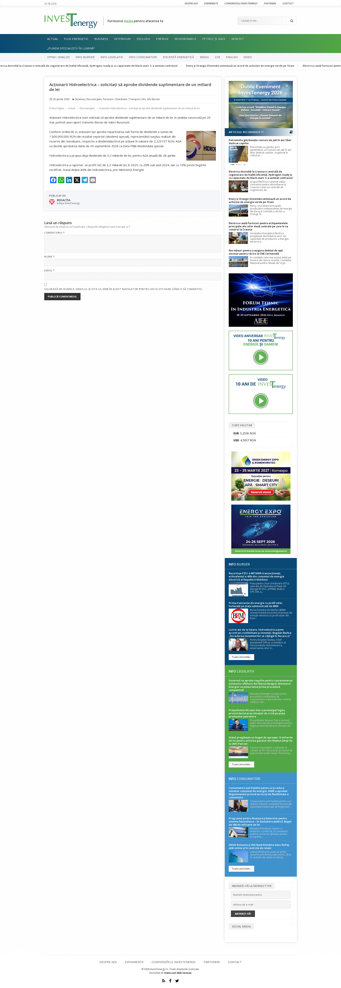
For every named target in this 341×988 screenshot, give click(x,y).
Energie (162, 39)
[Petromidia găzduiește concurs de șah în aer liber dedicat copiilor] (238, 155)
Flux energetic (76, 39)
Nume (49, 256)
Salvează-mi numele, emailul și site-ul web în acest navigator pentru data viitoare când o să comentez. (123, 289)
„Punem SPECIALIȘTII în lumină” (71, 48)
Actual (52, 39)
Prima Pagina (56, 108)
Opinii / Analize (58, 57)
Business (101, 39)
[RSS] (163, 981)
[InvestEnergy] (70, 20)
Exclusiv (143, 39)
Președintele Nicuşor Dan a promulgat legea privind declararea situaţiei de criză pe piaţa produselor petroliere (257, 713)
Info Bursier (85, 57)
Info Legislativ (111, 57)
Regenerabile (185, 39)
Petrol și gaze (214, 39)
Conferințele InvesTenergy (241, 3)
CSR (217, 57)
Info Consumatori (143, 57)
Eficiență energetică (178, 57)
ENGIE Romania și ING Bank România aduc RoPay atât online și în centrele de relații (259, 846)
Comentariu (54, 232)
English (232, 57)
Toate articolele (241, 657)
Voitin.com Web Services (178, 973)
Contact (288, 3)
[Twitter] (177, 981)
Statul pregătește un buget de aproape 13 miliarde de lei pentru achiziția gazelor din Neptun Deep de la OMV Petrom (261, 740)
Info (143, 99)
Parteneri (270, 3)
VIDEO (248, 57)
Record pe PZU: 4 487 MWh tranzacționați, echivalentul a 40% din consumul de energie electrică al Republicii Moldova (256, 576)
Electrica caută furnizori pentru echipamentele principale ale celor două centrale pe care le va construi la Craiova (258, 226)
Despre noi (191, 3)
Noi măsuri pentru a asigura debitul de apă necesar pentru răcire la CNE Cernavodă (256, 252)
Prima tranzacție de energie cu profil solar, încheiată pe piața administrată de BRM (256, 604)
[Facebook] (170, 981)
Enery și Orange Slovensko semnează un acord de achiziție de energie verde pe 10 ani (211, 65)
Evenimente (211, 3)
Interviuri (122, 39)
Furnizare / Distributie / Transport (121, 99)
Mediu (204, 57)
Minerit (237, 39)
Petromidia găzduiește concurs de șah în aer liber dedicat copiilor (260, 141)
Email (49, 270)
